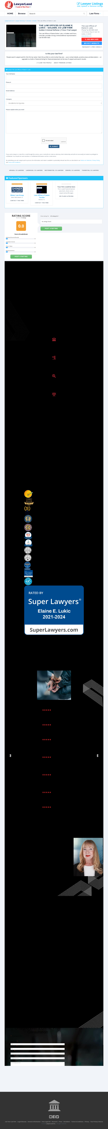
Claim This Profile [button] (45, 63)
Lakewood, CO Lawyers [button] (34, 170)
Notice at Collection (86, 160)
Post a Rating (21, 256)
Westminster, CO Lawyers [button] (54, 170)
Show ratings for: (44, 216)
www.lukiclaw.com (86, 36)
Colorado (28, 21)
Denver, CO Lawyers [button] (72, 170)
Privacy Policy (96, 160)
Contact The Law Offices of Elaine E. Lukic (19, 69)
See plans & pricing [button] (66, 196)
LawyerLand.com (9, 21)
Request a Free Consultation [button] (93, 47)
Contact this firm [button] (17, 200)
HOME (10, 13)
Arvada (34, 21)
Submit (54, 146)
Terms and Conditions (14, 162)
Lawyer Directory (20, 21)
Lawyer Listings (91, 3)
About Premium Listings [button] (63, 63)
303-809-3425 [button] (92, 39)
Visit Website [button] (92, 43)
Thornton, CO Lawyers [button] (90, 170)
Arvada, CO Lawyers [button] (16, 170)
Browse (21, 13)
